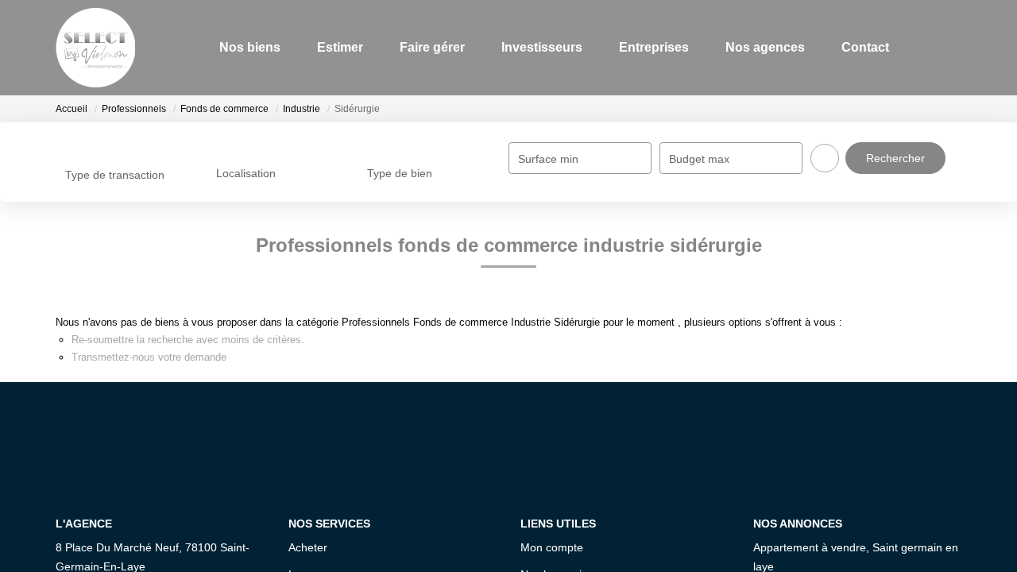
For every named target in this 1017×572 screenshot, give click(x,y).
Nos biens (243, 47)
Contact (859, 47)
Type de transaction (114, 174)
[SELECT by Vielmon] (95, 47)
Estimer (334, 47)
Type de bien (399, 173)
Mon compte (551, 547)
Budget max (699, 159)
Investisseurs (535, 47)
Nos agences (759, 47)
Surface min (548, 159)
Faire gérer (425, 47)
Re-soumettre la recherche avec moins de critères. (188, 340)
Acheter (307, 547)
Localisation (246, 173)
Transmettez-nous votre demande (149, 357)
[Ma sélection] (924, 47)
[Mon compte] (947, 47)
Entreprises (648, 47)
